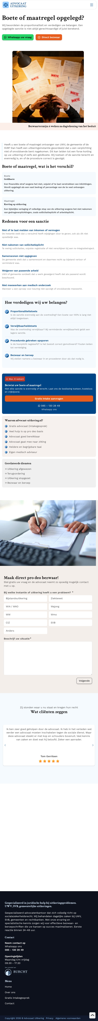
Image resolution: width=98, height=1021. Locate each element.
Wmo (54, 614)
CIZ (8, 622)
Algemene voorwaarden (68, 1018)
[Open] (91, 5)
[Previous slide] (5, 745)
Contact (9, 1003)
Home (8, 986)
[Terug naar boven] (92, 1015)
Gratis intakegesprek (17, 997)
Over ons (10, 992)
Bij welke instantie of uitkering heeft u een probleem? (38, 592)
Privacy (49, 1018)
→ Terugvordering (15, 473)
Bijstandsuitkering (16, 598)
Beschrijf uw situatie (17, 638)
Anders (10, 630)
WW (8, 614)
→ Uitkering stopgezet (17, 478)
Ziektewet (57, 598)
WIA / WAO (12, 606)
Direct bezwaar (51, 37)
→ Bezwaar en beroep (17, 482)
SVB (53, 622)
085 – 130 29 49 (50, 405)
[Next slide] (93, 745)
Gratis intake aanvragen (49, 398)
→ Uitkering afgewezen (18, 468)
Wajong (55, 606)
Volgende (84, 680)
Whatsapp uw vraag (20, 37)
